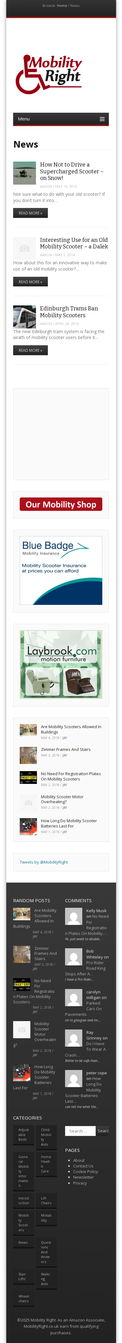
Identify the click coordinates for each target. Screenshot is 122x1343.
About (78, 1160)
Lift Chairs (46, 1200)
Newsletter (83, 1177)
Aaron (46, 186)
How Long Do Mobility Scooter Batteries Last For (69, 823)
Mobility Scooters (23, 1222)
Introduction (23, 1200)
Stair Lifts (22, 1276)
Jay (65, 738)
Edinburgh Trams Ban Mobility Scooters (69, 311)
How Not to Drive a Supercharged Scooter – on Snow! (72, 171)
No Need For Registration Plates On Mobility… (87, 924)
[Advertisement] (67, 433)
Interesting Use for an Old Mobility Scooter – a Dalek (74, 243)
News (23, 1242)
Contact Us (83, 1166)
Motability (46, 1217)
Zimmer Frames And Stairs (66, 749)
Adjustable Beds (23, 1134)
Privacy (80, 1183)
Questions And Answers (46, 1252)
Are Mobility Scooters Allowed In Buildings (71, 729)
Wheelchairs (23, 1298)
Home (62, 5)
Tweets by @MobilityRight (44, 862)
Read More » (30, 213)
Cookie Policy (85, 1171)
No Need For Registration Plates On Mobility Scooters (71, 776)
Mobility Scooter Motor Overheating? (62, 799)
